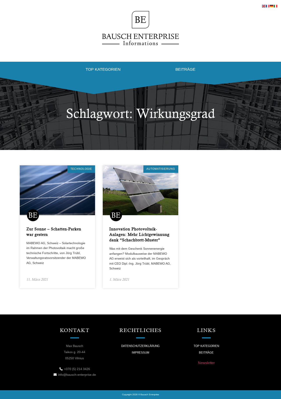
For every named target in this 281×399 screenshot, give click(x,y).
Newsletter (206, 363)
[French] (268, 6)
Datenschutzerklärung (140, 346)
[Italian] (276, 6)
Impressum (140, 352)
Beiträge (185, 69)
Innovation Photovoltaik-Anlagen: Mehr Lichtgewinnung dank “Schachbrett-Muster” (139, 234)
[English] (264, 6)
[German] (272, 6)
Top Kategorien (103, 69)
